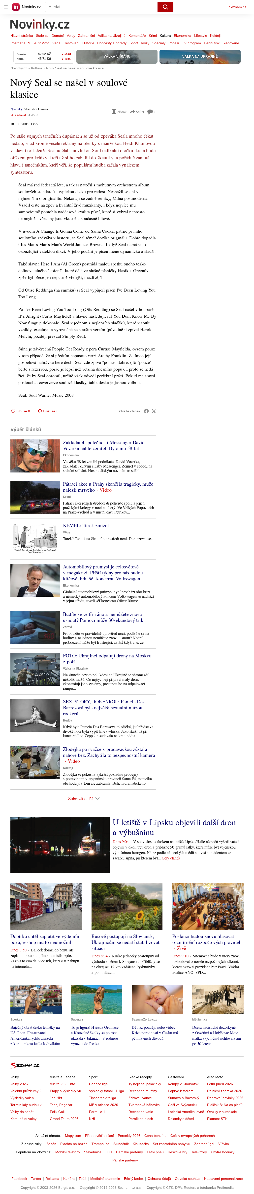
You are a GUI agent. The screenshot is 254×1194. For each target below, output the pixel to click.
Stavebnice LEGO (98, 1152)
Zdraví (67, 627)
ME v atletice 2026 (103, 1105)
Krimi (153, 36)
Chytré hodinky (222, 1152)
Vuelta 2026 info (62, 1084)
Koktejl (215, 36)
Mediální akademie (105, 1179)
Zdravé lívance (140, 1098)
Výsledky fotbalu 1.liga (106, 1091)
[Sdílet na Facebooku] (146, 411)
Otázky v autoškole (222, 1112)
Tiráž (82, 1179)
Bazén (51, 1144)
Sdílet (140, 111)
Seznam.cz (237, 7)
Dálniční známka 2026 (224, 1091)
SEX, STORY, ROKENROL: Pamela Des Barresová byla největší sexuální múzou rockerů (104, 707)
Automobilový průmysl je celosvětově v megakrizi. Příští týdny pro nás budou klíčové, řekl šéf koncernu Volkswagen (103, 572)
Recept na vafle (140, 1112)
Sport (133, 43)
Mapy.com (73, 1136)
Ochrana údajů (159, 1179)
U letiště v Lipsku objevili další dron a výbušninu (174, 827)
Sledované (230, 43)
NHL (92, 1119)
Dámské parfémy (129, 1152)
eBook (122, 111)
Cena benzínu (155, 1136)
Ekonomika (182, 36)
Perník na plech (140, 1119)
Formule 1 (97, 1112)
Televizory (199, 1152)
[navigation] (6, 7)
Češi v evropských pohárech (192, 1136)
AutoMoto (41, 43)
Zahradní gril (204, 1144)
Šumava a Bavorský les (186, 1098)
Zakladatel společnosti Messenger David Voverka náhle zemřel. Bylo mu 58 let (104, 445)
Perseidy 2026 (129, 1136)
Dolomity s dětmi (181, 1119)
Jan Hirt (56, 1098)
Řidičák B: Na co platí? (225, 1105)
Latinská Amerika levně (186, 1112)
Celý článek (171, 857)
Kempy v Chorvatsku (184, 1084)
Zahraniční (86, 36)
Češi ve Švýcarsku (182, 1105)
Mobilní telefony (67, 1152)
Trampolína (100, 1144)
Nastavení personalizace (223, 1179)
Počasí (173, 43)
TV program (191, 43)
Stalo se (42, 36)
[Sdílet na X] (153, 411)
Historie (88, 43)
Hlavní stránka (21, 36)
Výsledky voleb (22, 1098)
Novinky (16, 109)
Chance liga (98, 1084)
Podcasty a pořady (112, 43)
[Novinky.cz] (40, 25)
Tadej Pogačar (61, 1105)
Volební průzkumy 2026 (28, 1091)
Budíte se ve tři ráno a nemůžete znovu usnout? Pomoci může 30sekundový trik (103, 617)
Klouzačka (141, 1144)
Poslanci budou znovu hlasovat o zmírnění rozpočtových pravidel (206, 939)
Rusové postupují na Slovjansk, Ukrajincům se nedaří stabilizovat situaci (125, 942)
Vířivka (223, 1144)
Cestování (71, 43)
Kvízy (145, 43)
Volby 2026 (19, 1084)
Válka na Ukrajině (112, 36)
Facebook (19, 1179)
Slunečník (121, 1144)
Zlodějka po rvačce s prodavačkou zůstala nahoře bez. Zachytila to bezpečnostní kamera (109, 752)
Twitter (36, 1179)
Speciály (158, 43)
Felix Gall (57, 1112)
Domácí (58, 36)
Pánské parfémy (125, 1160)
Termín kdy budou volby (29, 1105)
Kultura (165, 36)
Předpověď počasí (99, 1136)
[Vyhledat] (165, 7)
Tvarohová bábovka (144, 1105)
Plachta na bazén (74, 1144)
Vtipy (66, 532)
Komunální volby (23, 1119)
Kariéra (69, 1179)
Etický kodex (134, 1179)
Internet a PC (20, 43)
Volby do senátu (22, 1112)
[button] (35, 455)
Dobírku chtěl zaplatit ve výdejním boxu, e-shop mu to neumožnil (45, 939)
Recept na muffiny (142, 1091)
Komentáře (137, 36)
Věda (56, 43)
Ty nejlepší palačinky (144, 1084)
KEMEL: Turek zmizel (86, 525)
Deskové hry (177, 1152)
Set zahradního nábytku (171, 1144)
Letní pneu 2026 (220, 1084)
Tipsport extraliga (102, 1098)
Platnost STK (217, 1119)
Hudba (67, 720)
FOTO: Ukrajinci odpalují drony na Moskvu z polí (107, 658)
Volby (71, 36)
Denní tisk (212, 43)
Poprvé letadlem (180, 1091)
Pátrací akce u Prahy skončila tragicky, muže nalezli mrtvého (108, 486)
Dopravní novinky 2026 (225, 1098)
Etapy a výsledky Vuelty (68, 1091)
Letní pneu (155, 1152)
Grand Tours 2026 (64, 1119)
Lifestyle (200, 36)
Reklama (52, 1179)
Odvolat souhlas (187, 1179)
